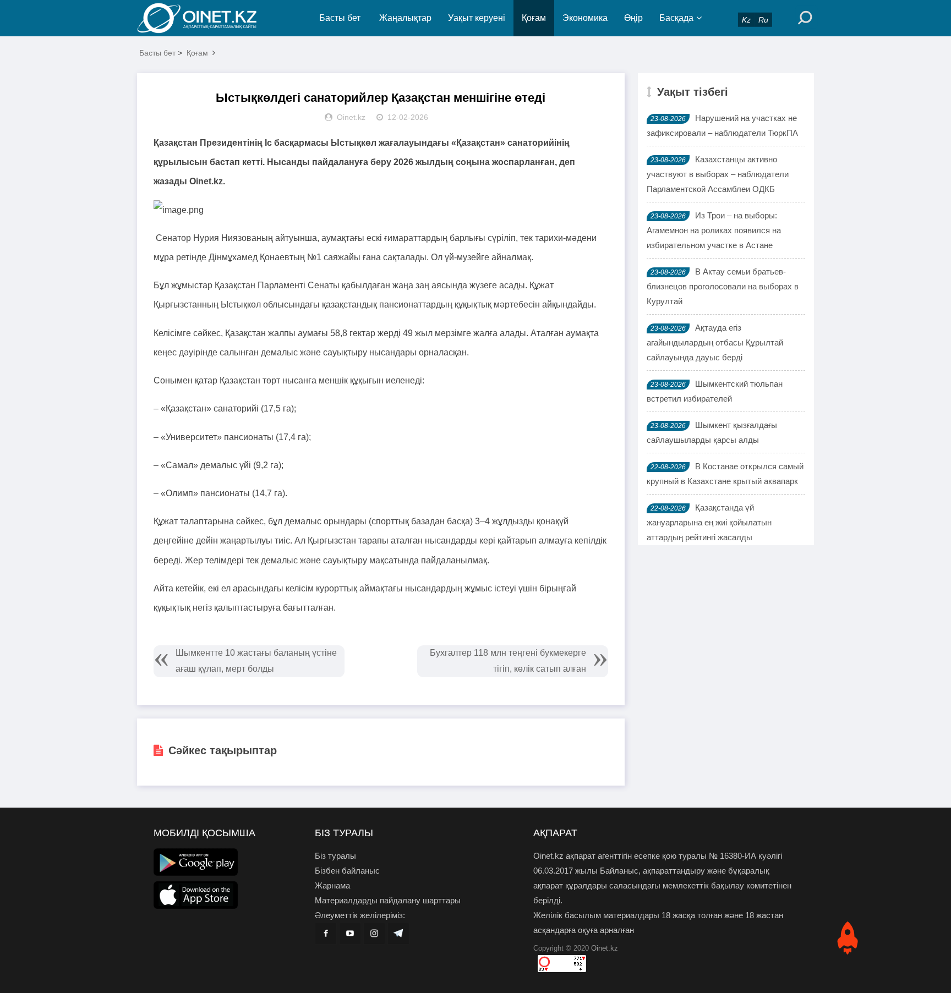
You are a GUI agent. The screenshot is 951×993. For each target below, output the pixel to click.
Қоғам (534, 18)
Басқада (676, 18)
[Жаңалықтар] (206, 18)
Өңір (633, 18)
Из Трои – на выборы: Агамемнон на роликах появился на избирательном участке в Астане (714, 230)
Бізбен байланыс (347, 870)
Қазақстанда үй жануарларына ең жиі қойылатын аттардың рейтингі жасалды (709, 522)
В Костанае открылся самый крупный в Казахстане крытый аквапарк (725, 474)
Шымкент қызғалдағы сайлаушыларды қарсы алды (712, 432)
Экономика (585, 18)
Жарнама (332, 885)
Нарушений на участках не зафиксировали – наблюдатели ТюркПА (722, 125)
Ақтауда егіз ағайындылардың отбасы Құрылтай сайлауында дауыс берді (715, 342)
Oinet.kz (604, 948)
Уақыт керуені (476, 18)
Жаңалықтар (405, 18)
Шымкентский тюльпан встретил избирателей (715, 391)
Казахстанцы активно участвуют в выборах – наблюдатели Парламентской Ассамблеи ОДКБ (718, 174)
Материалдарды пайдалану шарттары (388, 900)
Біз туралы (335, 855)
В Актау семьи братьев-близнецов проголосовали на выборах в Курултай (723, 286)
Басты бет (339, 18)
